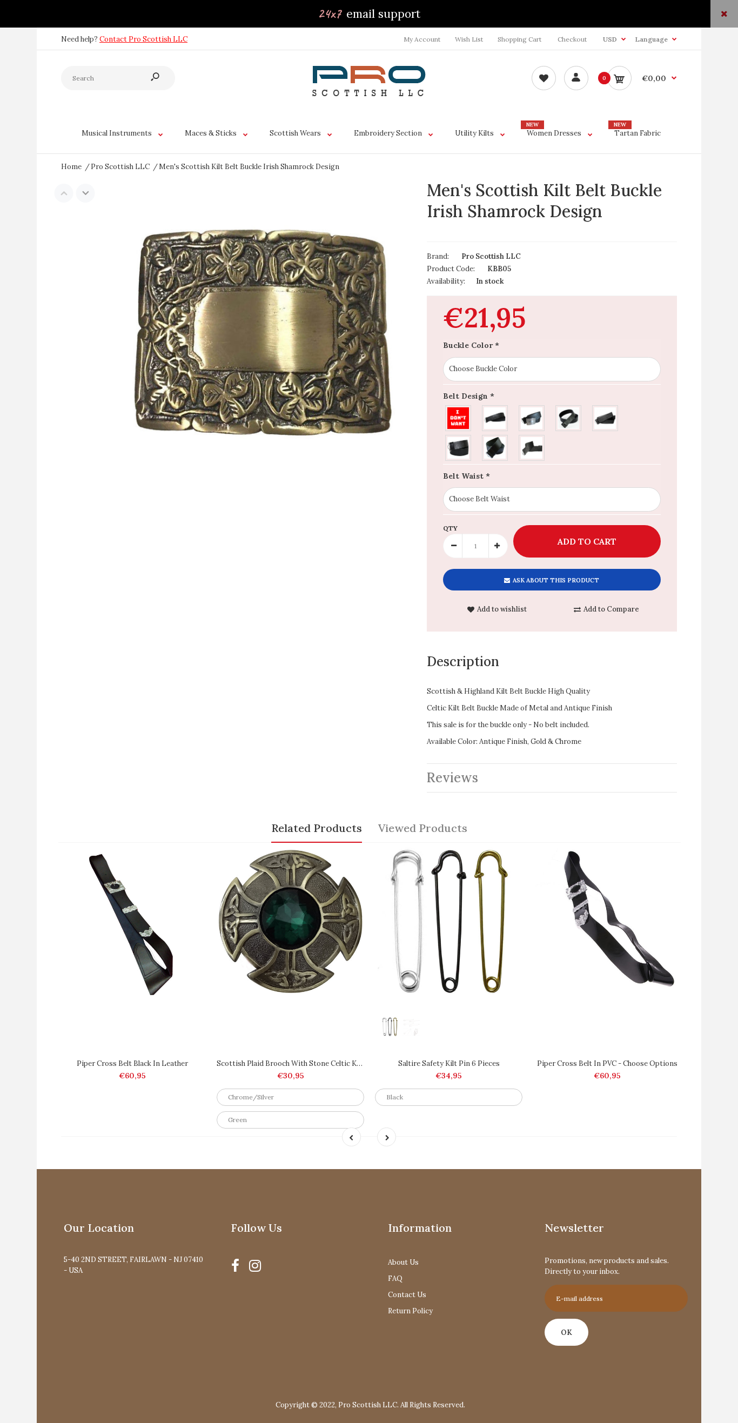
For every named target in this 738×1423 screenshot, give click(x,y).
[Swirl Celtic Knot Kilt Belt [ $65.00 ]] (532, 446)
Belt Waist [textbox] (466, 476)
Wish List (469, 39)
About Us (403, 1262)
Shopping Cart (519, 39)
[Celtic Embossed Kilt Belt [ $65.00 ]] (605, 417)
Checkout (572, 39)
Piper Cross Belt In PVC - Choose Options (607, 1063)
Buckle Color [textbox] (471, 345)
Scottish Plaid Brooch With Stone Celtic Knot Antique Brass (317, 1063)
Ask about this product (556, 580)
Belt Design (468, 396)
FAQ (395, 1278)
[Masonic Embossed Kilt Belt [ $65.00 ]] (532, 417)
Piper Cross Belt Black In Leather (132, 1063)
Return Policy (410, 1310)
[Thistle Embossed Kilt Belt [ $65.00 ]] (495, 417)
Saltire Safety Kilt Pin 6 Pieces (449, 1063)
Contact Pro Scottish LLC (143, 39)
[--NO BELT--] (458, 417)
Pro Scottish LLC (491, 256)
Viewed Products (422, 828)
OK (566, 1332)
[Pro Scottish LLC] (369, 93)
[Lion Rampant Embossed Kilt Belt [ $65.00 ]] (569, 417)
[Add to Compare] (193, 861)
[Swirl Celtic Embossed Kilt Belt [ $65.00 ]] (458, 446)
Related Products (316, 828)
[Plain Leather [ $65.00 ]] (495, 446)
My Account (422, 39)
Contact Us (407, 1294)
